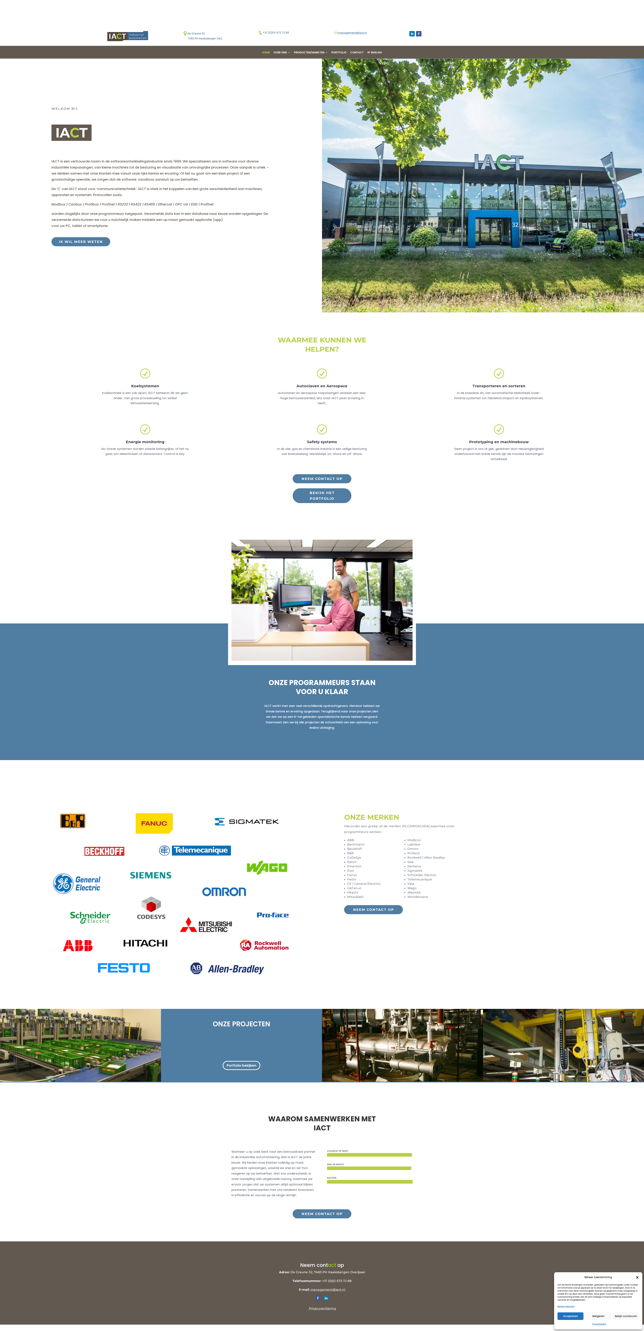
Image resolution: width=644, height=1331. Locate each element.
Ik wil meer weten (81, 242)
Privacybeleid (599, 1324)
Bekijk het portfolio (322, 496)
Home (266, 52)
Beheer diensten (566, 1306)
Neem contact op (322, 479)
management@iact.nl (352, 33)
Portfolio (338, 52)
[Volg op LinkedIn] (412, 33)
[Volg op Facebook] (418, 33)
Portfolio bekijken (241, 1065)
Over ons (280, 52)
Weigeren (598, 1316)
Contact (357, 52)
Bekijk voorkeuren (626, 1316)
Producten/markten (309, 52)
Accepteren (570, 1316)
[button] (637, 1277)
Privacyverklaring (322, 1308)
